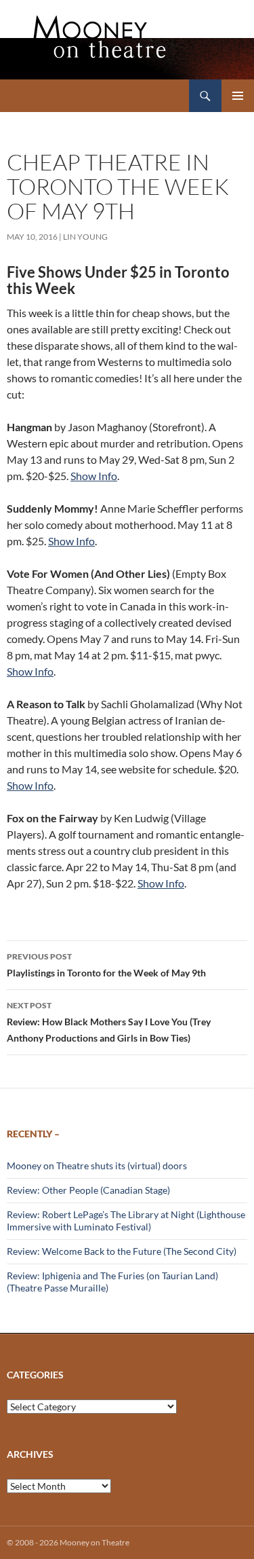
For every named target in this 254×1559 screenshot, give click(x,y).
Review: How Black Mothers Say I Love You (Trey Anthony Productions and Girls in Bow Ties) (109, 1022)
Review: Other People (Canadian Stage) (88, 1190)
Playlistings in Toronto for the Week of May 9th (106, 964)
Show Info (93, 475)
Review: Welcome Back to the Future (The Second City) (121, 1251)
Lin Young (85, 237)
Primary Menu (237, 95)
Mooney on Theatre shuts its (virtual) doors (97, 1165)
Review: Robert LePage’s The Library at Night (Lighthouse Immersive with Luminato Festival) (126, 1220)
